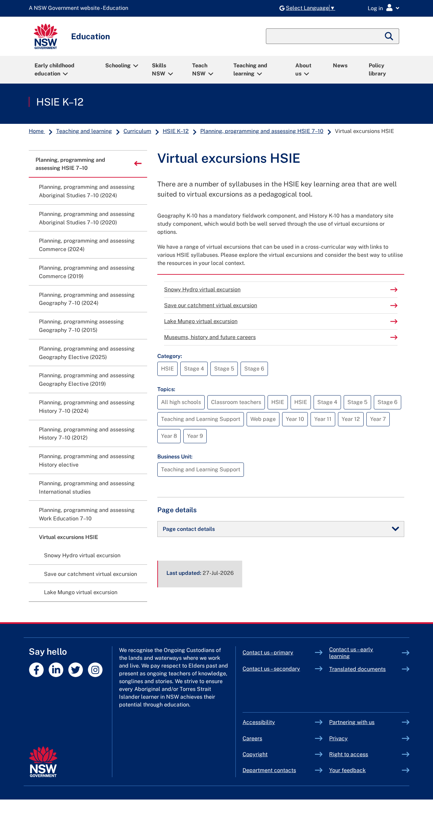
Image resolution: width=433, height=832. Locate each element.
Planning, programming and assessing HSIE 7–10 (261, 131)
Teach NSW (199, 69)
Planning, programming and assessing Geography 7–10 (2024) (87, 299)
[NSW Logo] (46, 36)
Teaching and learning (250, 69)
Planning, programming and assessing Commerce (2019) (87, 272)
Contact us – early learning (351, 652)
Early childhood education (54, 69)
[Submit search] (389, 36)
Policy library (377, 69)
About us (303, 69)
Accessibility (259, 722)
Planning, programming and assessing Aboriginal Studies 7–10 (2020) (87, 218)
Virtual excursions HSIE (68, 537)
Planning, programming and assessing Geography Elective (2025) (87, 352)
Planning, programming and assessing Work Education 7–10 (87, 514)
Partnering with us (351, 722)
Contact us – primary (268, 652)
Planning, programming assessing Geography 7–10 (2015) (81, 325)
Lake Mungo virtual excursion (200, 321)
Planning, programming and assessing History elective (87, 460)
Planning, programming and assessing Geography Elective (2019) (87, 379)
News (340, 65)
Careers (252, 738)
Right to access (348, 754)
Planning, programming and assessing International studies (87, 487)
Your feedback (347, 770)
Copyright (255, 754)
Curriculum (137, 131)
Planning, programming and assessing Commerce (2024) (87, 245)
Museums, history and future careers (210, 337)
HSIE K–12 (60, 102)
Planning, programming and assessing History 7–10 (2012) (87, 433)
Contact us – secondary (271, 669)
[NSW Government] (43, 761)
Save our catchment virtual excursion (210, 305)
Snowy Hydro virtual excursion (202, 289)
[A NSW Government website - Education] (80, 8)
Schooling (118, 65)
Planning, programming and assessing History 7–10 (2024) (87, 406)
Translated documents (357, 669)
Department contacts (269, 770)
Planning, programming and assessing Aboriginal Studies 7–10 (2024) (87, 191)
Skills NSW (159, 69)
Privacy (338, 738)
